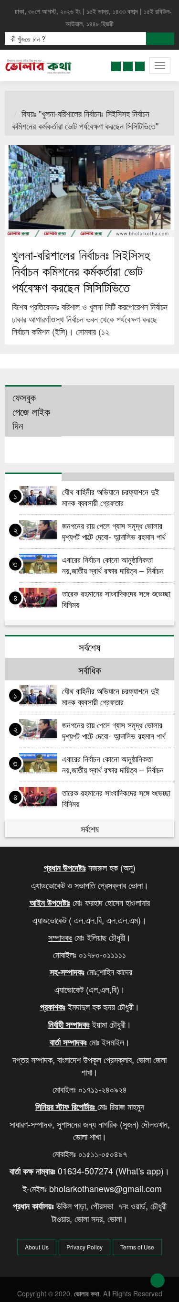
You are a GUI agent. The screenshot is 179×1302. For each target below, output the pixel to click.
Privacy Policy (84, 1247)
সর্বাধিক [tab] (89, 670)
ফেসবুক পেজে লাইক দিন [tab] (31, 411)
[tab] (33, 477)
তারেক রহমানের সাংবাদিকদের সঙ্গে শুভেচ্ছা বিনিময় (116, 598)
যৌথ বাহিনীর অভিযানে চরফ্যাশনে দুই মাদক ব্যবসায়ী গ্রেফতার (110, 496)
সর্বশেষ (90, 828)
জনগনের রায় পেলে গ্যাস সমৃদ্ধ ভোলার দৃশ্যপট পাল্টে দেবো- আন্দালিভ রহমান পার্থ (115, 530)
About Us (37, 1247)
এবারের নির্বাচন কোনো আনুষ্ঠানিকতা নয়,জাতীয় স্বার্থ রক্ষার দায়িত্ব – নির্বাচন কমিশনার (113, 564)
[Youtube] (140, 64)
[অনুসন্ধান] (160, 38)
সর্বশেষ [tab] (89, 647)
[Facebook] (116, 64)
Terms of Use (137, 1247)
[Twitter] (128, 64)
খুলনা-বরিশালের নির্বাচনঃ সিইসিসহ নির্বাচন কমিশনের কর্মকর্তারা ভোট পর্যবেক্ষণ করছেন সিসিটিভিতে (81, 271)
